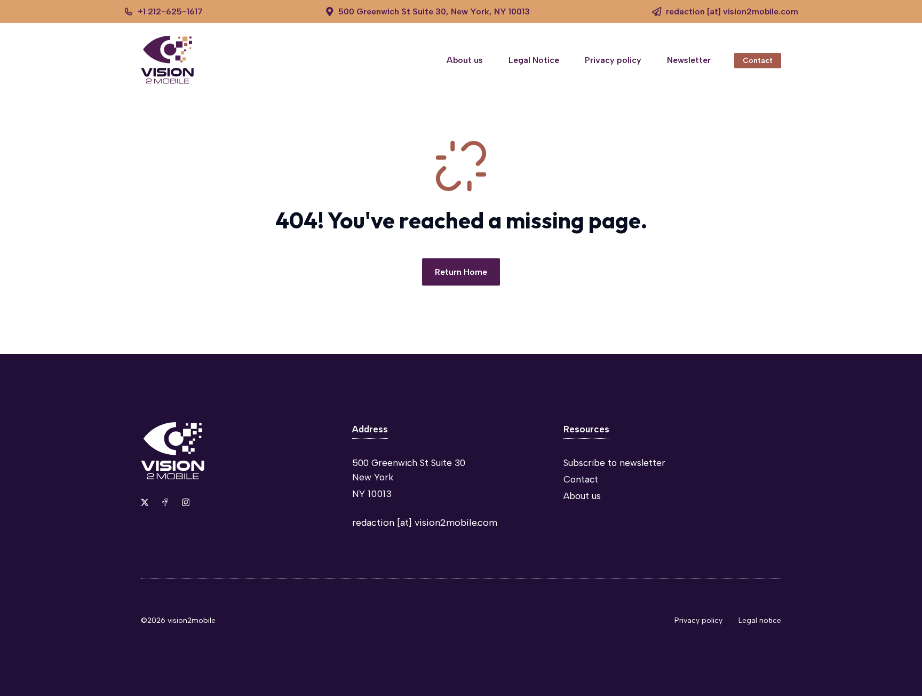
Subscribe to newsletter (614, 462)
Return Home (461, 272)
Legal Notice (533, 60)
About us (465, 60)
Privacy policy (613, 60)
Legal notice (759, 620)
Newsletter (689, 60)
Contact (758, 60)
